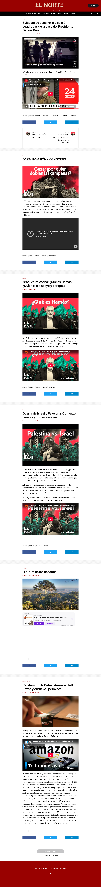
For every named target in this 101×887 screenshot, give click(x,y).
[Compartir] (29, 122)
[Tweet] (50, 122)
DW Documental (63, 823)
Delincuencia (46, 115)
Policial (65, 115)
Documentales (26, 681)
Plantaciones (40, 659)
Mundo (60, 13)
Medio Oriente (52, 255)
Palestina (52, 387)
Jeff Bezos (64, 830)
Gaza (31, 255)
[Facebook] (89, 14)
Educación (46, 13)
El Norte (24, 34)
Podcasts (24, 568)
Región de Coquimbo (31, 13)
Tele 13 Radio (50, 659)
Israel (44, 255)
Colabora (72, 13)
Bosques (32, 659)
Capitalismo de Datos (42, 830)
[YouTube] (97, 14)
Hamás (38, 387)
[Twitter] (91, 14)
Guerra (38, 255)
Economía (53, 13)
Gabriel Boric (56, 115)
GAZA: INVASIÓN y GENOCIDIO (40, 135)
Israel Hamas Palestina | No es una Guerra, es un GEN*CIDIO (60, 138)
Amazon (32, 830)
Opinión (66, 13)
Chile (39, 13)
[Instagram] (94, 14)
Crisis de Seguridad (35, 115)
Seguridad (73, 115)
